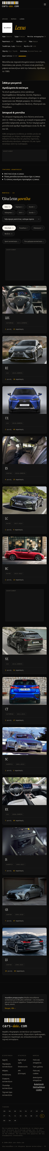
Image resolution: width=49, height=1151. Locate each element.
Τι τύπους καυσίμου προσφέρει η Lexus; (21, 179)
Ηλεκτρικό (38, 228)
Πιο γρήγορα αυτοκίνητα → (34, 241)
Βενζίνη (8, 234)
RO (10, 1111)
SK (20, 1116)
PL (10, 1116)
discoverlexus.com (34, 51)
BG (4, 1120)
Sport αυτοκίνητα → (12, 241)
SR (37, 1111)
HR (42, 1111)
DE (15, 1111)
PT (4, 1116)
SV (37, 1116)
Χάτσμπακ (9, 212)
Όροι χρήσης (38, 1066)
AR (15, 1120)
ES (26, 1111)
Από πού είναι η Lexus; (14, 174)
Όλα (7, 207)
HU (26, 1116)
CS (15, 1116)
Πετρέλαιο (23, 228)
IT (31, 1111)
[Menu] (45, 4)
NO (31, 1116)
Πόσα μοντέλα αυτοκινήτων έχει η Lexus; (22, 176)
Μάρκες (14, 19)
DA (10, 1120)
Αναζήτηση (6, 1074)
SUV (21, 212)
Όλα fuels (9, 228)
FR (20, 1111)
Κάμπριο (19, 207)
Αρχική (5, 19)
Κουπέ (32, 207)
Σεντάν (32, 212)
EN (4, 1111)
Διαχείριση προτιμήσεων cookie (39, 1087)
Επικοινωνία (22, 1066)
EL (42, 1116)
